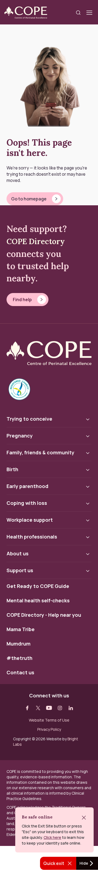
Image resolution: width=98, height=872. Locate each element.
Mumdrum (18, 644)
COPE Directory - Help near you (44, 615)
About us (18, 553)
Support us (20, 570)
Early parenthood (27, 486)
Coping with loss (27, 503)
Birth (12, 469)
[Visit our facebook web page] (27, 708)
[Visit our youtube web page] (49, 708)
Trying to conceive (29, 418)
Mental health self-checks (38, 601)
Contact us (20, 673)
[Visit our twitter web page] (38, 708)
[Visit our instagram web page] (59, 708)
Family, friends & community (40, 452)
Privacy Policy (49, 729)
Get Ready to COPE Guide (38, 586)
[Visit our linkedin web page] (70, 708)
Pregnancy (20, 435)
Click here (52, 837)
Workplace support (30, 519)
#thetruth (19, 658)
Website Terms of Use (49, 720)
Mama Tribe (21, 629)
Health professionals (32, 536)
